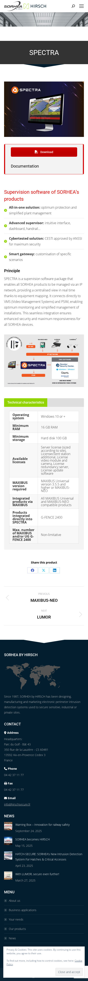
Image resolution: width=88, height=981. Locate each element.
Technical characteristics (25, 402)
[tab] (25, 402)
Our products (17, 929)
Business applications (22, 910)
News (12, 938)
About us (14, 901)
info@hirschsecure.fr (17, 804)
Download (46, 152)
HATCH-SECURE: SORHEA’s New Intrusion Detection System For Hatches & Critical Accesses (48, 856)
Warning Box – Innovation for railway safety (42, 825)
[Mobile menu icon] (81, 6)
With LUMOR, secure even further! (37, 874)
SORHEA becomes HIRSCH (32, 839)
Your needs (16, 919)
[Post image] (8, 826)
